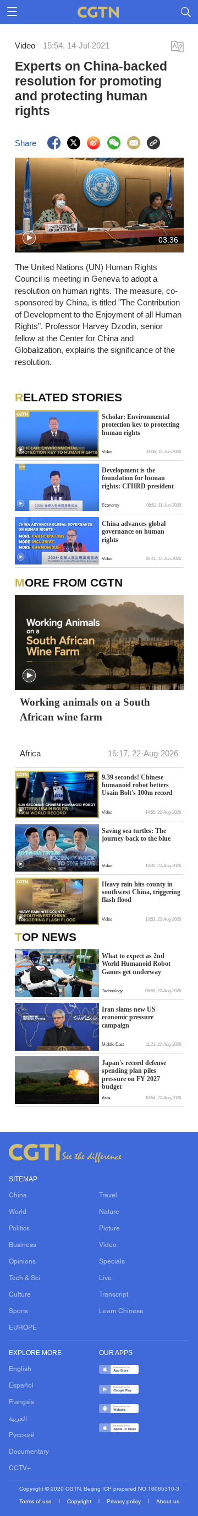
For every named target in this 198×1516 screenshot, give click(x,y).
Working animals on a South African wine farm (85, 709)
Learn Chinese (121, 1311)
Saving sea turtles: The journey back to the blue (136, 834)
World (17, 1212)
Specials (112, 1262)
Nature (109, 1212)
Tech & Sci (24, 1278)
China (18, 1195)
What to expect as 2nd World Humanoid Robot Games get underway (136, 964)
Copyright (80, 1501)
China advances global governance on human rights (134, 531)
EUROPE (23, 1328)
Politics (19, 1228)
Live (105, 1278)
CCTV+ (20, 1468)
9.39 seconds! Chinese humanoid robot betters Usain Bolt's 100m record (137, 785)
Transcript (113, 1295)
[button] (29, 238)
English (20, 1369)
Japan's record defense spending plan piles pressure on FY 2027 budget (134, 1075)
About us (167, 1501)
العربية (18, 1419)
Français (21, 1402)
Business (22, 1245)
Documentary (29, 1452)
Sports (18, 1311)
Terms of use (36, 1501)
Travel (108, 1195)
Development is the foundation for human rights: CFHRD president (138, 478)
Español (21, 1386)
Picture (109, 1228)
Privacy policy (124, 1501)
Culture (20, 1295)
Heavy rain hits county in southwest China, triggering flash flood (141, 892)
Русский (22, 1435)
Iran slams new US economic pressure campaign (129, 1017)
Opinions (22, 1262)
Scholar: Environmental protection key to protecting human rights (140, 424)
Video (108, 1245)
